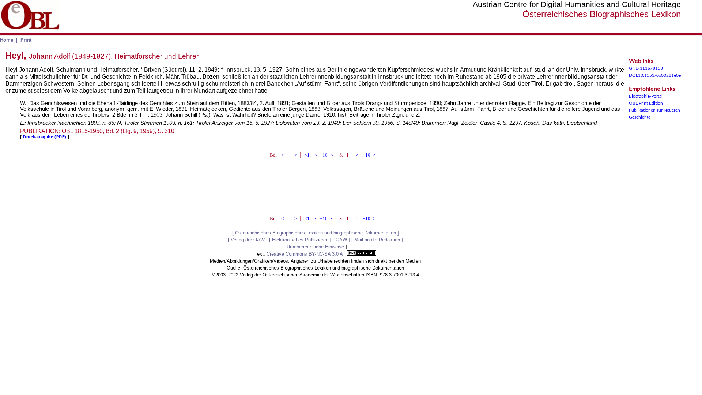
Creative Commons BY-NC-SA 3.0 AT (307, 254)
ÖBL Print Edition (646, 103)
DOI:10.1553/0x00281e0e (655, 75)
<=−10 (321, 155)
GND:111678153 (646, 68)
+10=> (369, 155)
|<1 (306, 155)
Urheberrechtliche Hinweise (315, 246)
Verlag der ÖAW (248, 239)
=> (294, 155)
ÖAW (341, 239)
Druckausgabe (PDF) (45, 137)
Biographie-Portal (646, 96)
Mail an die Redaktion (377, 239)
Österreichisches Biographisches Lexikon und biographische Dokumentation (315, 233)
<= (283, 155)
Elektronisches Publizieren (300, 239)
